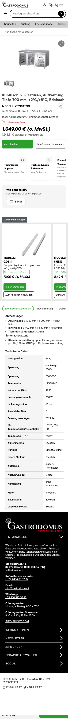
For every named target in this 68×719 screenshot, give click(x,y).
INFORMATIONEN (17, 630)
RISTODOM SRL (16, 536)
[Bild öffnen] (61, 43)
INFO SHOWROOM (17, 621)
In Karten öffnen (14, 570)
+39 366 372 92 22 (16, 597)
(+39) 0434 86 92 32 (16, 579)
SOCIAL (10, 663)
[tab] (34, 537)
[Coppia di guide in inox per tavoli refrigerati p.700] (34, 244)
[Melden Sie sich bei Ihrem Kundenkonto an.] (44, 4)
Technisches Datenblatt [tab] (18, 309)
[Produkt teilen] (60, 106)
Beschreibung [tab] (45, 309)
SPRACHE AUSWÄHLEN (21, 655)
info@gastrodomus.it (17, 588)
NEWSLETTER (14, 638)
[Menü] (62, 5)
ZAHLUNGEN (14, 646)
